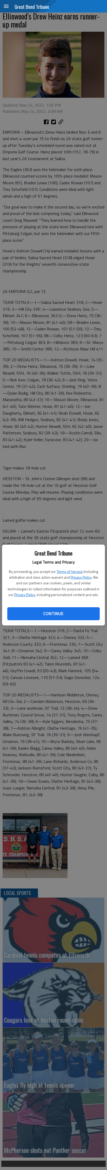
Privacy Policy (81, 577)
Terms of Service (70, 571)
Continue (53, 613)
